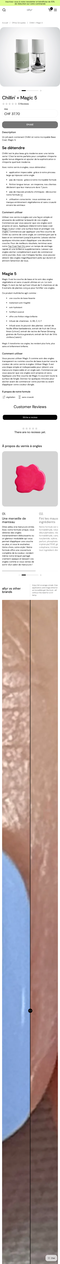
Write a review (30, 417)
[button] (4, 10)
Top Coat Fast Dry (16, 246)
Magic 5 (6, 228)
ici (21, 194)
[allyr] (30, 10)
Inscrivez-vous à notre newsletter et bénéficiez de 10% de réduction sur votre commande (30, 3)
